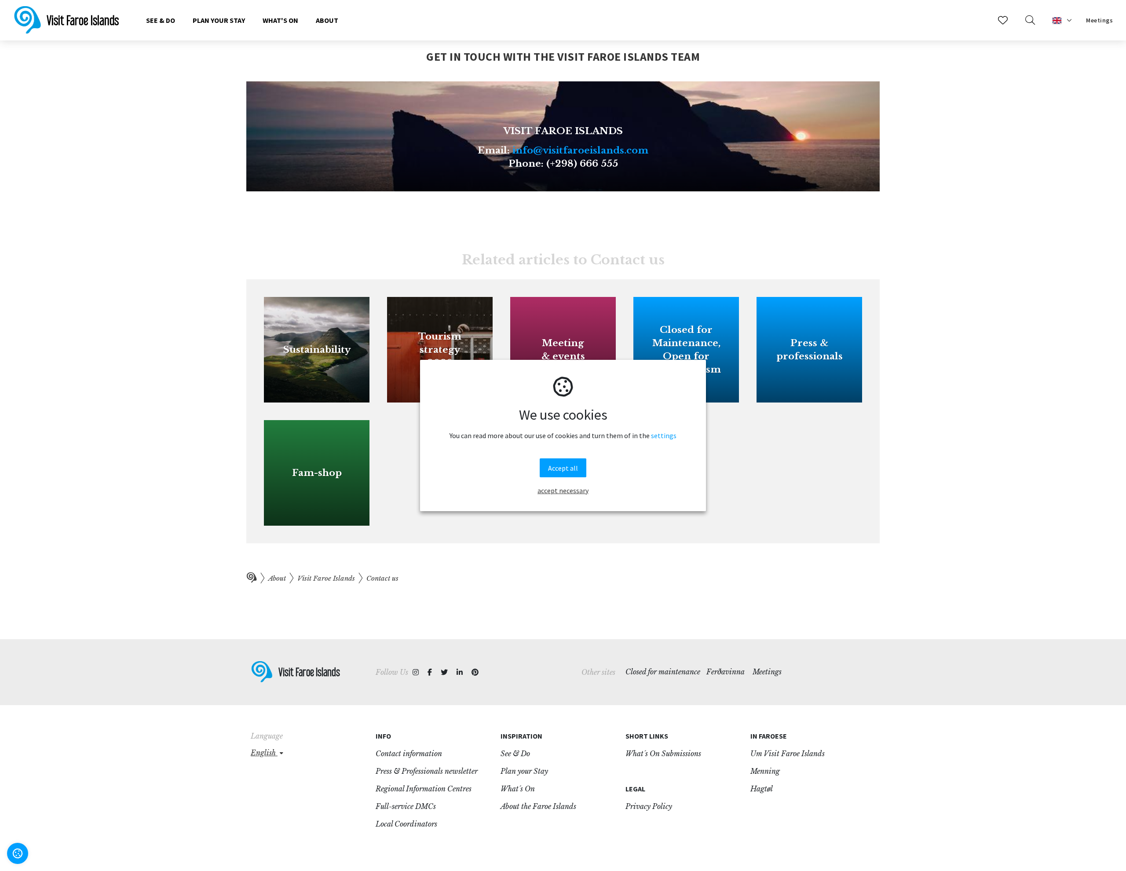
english (264, 752)
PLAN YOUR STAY (219, 20)
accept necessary (563, 490)
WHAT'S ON (280, 20)
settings (663, 435)
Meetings (1099, 20)
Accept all (563, 468)
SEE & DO (160, 20)
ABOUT (327, 20)
